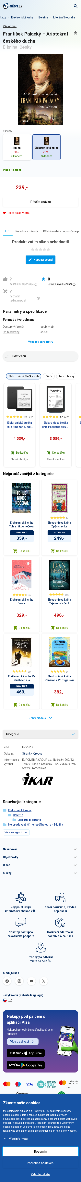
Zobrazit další (38, 718)
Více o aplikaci (19, 1041)
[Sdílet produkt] (75, 33)
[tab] (8, 231)
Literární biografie (64, 17)
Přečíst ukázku (40, 202)
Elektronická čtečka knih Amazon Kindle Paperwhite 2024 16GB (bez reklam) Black (19, 425)
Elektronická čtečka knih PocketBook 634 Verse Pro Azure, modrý (55, 425)
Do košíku (24, 551)
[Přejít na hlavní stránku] (12, 6)
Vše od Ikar (10, 26)
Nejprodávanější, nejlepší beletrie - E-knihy (35, 824)
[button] (40, 849)
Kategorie (12, 734)
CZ (10, 1000)
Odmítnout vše (40, 1174)
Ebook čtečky (19, 459)
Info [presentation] (7, 231)
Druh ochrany (11, 332)
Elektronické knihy (22, 17)
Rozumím (40, 1151)
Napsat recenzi (43, 259)
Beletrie (43, 17)
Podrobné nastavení (40, 1163)
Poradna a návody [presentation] (27, 231)
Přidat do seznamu (18, 212)
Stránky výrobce (32, 753)
